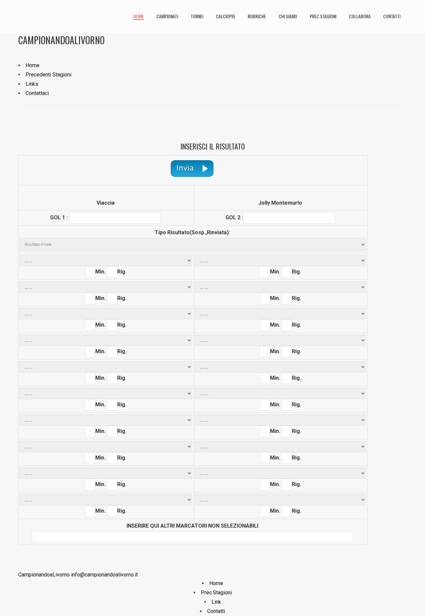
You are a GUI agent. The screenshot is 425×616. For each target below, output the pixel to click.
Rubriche (257, 16)
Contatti (391, 16)
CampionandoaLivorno (61, 40)
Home (138, 16)
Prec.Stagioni (323, 16)
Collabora (360, 16)
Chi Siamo (288, 16)
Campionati (167, 16)
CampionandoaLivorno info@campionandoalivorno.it (78, 574)
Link (216, 602)
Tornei (197, 16)
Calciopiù (225, 16)
